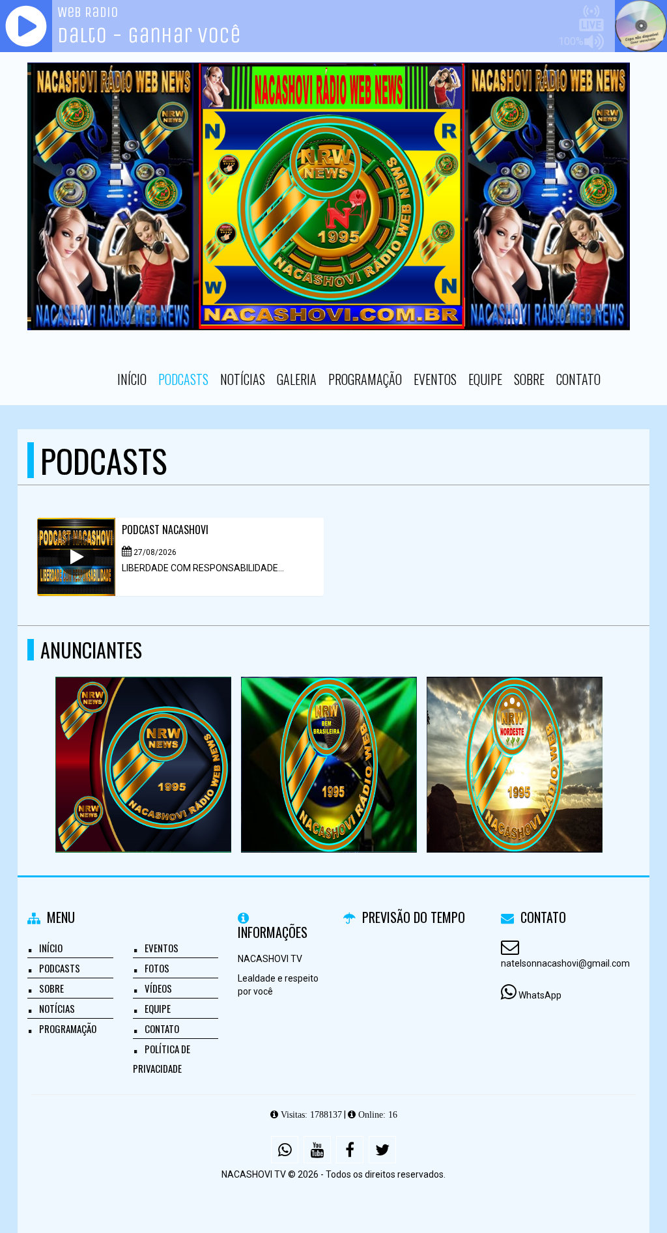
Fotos (157, 968)
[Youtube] (317, 1149)
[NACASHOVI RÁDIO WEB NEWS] (143, 741)
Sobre (529, 379)
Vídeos (158, 988)
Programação (365, 379)
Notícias (242, 379)
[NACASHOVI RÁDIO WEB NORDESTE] (515, 741)
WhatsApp (539, 995)
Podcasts (183, 379)
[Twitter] (382, 1149)
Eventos (435, 379)
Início (132, 379)
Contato (578, 379)
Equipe (485, 379)
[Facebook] (349, 1149)
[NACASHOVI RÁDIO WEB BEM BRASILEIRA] (329, 741)
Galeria (297, 379)
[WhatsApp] (284, 1149)
